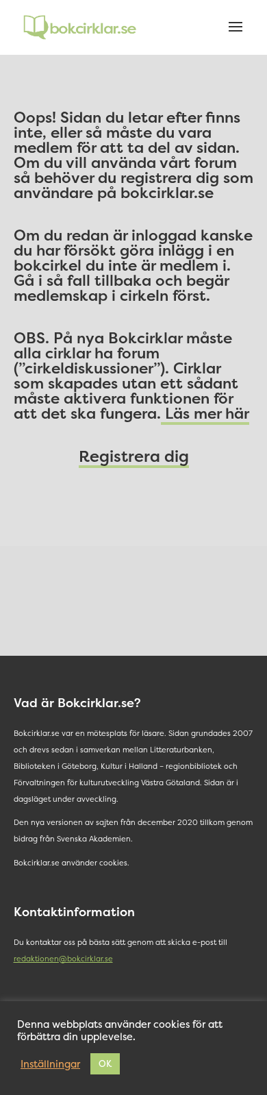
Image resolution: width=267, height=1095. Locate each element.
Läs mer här (205, 413)
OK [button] (105, 1063)
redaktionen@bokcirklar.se (63, 959)
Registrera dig (134, 456)
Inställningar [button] (50, 1064)
